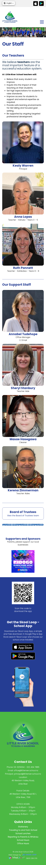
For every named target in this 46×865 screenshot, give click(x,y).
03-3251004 (19, 767)
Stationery (23, 826)
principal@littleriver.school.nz (27, 774)
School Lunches (23, 833)
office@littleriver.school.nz (26, 770)
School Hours (23, 840)
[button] (9, 3)
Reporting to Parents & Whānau (23, 836)
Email (24, 340)
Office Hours (23, 843)
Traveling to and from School (23, 830)
